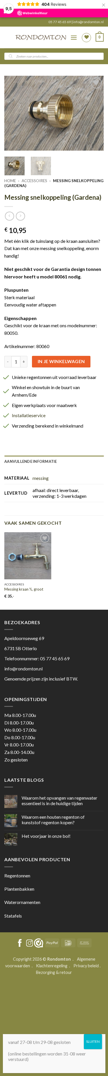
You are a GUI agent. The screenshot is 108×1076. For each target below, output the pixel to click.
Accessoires (34, 180)
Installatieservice (29, 415)
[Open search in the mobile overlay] (54, 56)
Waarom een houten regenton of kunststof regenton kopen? (53, 819)
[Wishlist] (86, 37)
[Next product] (9, 216)
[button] (73, 37)
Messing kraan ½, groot (23, 589)
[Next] (94, 113)
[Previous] (13, 113)
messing (41, 478)
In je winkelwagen (61, 361)
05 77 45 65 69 (59, 22)
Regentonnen (17, 875)
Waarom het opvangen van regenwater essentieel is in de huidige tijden (59, 800)
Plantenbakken (19, 889)
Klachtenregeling (51, 965)
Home (10, 180)
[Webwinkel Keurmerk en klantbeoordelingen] (38, 943)
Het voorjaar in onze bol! (46, 836)
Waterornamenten (22, 902)
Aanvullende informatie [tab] (30, 461)
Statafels (13, 915)
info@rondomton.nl (88, 22)
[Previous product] (20, 216)
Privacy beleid (86, 965)
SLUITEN (93, 1041)
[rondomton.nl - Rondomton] (41, 37)
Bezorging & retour (54, 972)
